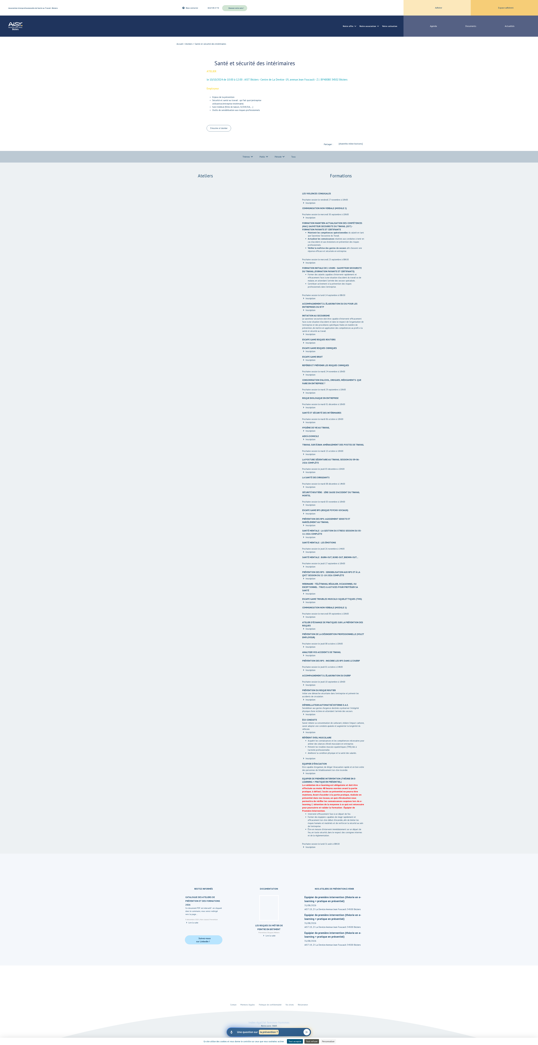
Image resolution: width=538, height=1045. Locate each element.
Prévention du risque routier (319, 690)
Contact (233, 1005)
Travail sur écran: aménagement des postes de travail (333, 444)
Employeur (213, 88)
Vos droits (290, 1005)
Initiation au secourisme (316, 315)
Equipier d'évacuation (314, 763)
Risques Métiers (273, 932)
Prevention (213, 920)
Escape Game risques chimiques (319, 348)
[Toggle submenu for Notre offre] (355, 26)
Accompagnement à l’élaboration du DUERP (326, 675)
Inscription (310, 202)
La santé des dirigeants (316, 477)
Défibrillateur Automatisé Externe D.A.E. (325, 705)
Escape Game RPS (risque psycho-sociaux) (325, 510)
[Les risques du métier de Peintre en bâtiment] (269, 909)
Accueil (180, 43)
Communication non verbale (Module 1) (324, 607)
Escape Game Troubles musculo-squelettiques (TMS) (332, 599)
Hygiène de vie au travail (316, 427)
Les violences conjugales (316, 193)
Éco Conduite (309, 719)
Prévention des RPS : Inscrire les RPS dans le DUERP (331, 660)
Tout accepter (295, 1041)
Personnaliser (328, 1041)
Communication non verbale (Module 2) (324, 208)
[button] (385, 8)
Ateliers (189, 43)
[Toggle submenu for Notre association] (378, 26)
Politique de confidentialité (270, 1005)
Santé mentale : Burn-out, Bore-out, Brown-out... (330, 557)
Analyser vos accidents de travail (321, 652)
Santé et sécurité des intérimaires (321, 412)
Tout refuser (312, 1041)
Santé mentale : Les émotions (319, 542)
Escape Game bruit (312, 356)
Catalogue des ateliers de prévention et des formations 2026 (202, 901)
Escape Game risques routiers (319, 339)
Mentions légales (247, 1005)
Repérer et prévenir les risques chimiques (325, 365)
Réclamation (303, 1005)
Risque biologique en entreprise (320, 398)
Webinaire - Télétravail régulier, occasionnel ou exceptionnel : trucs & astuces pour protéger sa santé (330, 587)
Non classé (204, 920)
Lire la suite (193, 923)
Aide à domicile (310, 436)
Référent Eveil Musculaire (316, 737)
